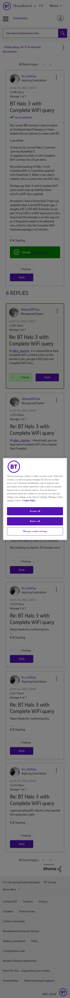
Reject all (35, 521)
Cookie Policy (29, 500)
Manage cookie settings (35, 531)
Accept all (35, 511)
